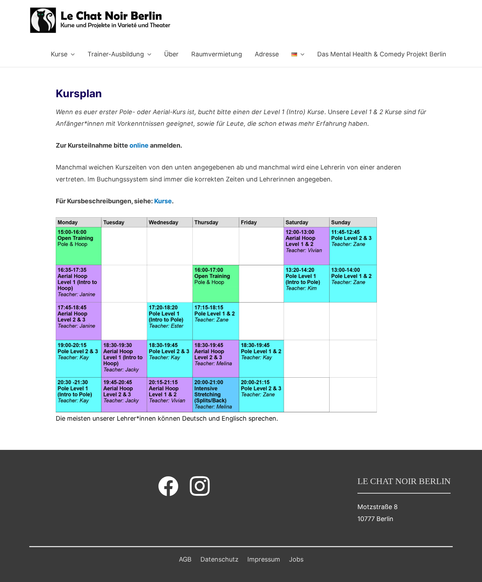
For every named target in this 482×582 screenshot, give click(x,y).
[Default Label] (199, 486)
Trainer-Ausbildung (116, 54)
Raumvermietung (216, 54)
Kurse (59, 54)
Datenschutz (219, 559)
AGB (185, 559)
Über (171, 54)
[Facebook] (168, 486)
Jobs (296, 559)
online (139, 145)
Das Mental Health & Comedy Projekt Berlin (381, 54)
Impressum (263, 559)
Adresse (267, 54)
